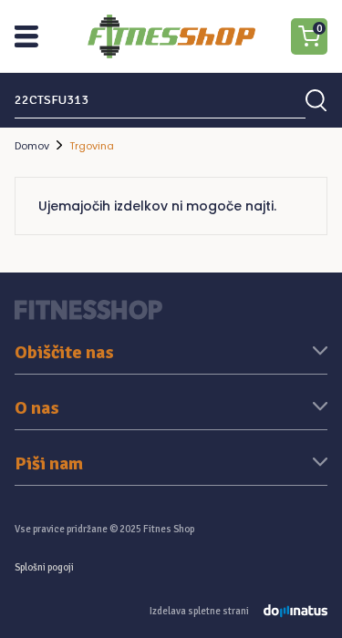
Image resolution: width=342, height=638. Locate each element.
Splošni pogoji (44, 567)
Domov (32, 146)
